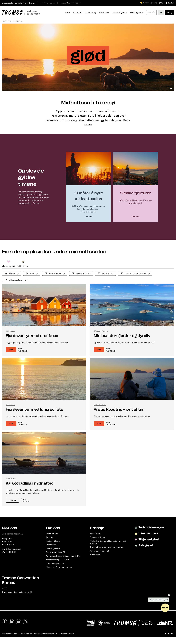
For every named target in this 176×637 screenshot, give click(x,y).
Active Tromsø (10, 478)
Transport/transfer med (135, 273)
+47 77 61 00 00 (9, 552)
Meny (169, 12)
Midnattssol (22, 266)
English (171, 3)
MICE (4, 588)
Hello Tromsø (10, 331)
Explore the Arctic (100, 405)
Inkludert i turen (16, 280)
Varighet (105, 273)
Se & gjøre (77, 12)
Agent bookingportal (99, 551)
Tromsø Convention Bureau (70, 3)
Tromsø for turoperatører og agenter (106, 547)
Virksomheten (52, 533)
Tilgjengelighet (148, 539)
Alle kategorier (8, 266)
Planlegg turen (136, 12)
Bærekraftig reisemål (55, 552)
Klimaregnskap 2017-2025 (57, 559)
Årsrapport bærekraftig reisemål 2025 (63, 556)
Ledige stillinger (53, 541)
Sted (32, 273)
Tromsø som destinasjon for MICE (17, 592)
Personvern (51, 544)
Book (67, 12)
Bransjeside (95, 533)
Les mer (12, 500)
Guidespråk (81, 273)
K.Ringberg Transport (101, 331)
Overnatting (90, 12)
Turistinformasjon (47, 3)
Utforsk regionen (119, 12)
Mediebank (95, 554)
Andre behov (55, 273)
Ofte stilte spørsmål (55, 563)
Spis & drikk (104, 12)
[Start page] (21, 12)
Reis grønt (145, 545)
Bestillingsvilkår (53, 548)
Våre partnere (148, 533)
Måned (12, 273)
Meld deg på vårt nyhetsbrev (59, 567)
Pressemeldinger (97, 537)
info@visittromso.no (11, 549)
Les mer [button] (88, 124)
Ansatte (49, 537)
